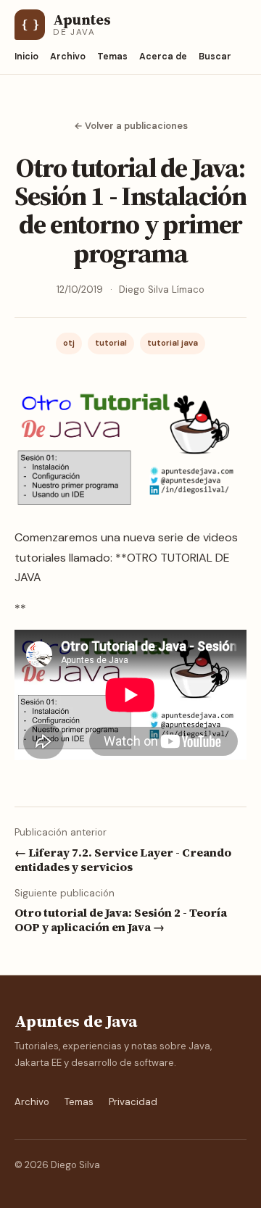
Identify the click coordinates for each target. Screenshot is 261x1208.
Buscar (215, 56)
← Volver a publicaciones (131, 126)
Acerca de (163, 56)
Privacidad (133, 1102)
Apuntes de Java (75, 1021)
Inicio (26, 56)
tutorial (111, 343)
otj (69, 343)
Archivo (68, 56)
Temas (112, 56)
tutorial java (172, 343)
